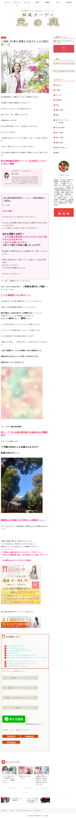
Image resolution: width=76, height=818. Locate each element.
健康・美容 (59, 110)
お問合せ (69, 2)
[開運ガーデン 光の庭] (38, 27)
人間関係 (59, 100)
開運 (57, 152)
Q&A (58, 2)
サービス (27, 2)
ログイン (64, 48)
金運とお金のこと (62, 147)
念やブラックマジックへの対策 (62, 121)
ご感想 (3, 37)
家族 (57, 115)
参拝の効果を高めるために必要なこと (18, 666)
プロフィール (17, 3)
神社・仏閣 (59, 137)
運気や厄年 (59, 142)
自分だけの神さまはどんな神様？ (16, 648)
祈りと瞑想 (59, 132)
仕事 (57, 105)
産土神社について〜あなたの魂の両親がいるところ (22, 655)
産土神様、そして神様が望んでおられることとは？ (22, 661)
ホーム (7, 2)
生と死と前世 (60, 127)
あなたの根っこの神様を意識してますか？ (19, 650)
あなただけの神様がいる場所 (15, 646)
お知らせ (59, 85)
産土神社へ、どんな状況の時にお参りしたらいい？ (22, 663)
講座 (37, 2)
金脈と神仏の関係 (12, 652)
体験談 (47, 2)
